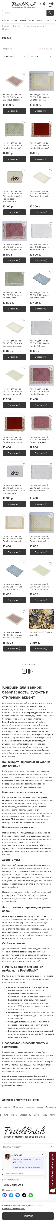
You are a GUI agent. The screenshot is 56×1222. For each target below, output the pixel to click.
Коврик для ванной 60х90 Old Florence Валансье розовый (12, 635)
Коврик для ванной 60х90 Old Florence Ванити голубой (12, 587)
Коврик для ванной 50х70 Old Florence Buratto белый (39, 247)
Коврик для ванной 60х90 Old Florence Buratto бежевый (39, 538)
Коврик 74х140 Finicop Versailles (41, 633)
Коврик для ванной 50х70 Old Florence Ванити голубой (39, 295)
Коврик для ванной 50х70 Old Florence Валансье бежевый (39, 193)
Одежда (40, 20)
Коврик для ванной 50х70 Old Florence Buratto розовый (39, 440)
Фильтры (34, 56)
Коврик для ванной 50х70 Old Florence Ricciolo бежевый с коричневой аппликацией (12, 196)
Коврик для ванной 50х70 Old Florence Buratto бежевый (39, 97)
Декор (49, 20)
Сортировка (9, 56)
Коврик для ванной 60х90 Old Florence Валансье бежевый (12, 343)
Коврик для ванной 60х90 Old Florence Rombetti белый (39, 488)
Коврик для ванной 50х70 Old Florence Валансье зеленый (12, 391)
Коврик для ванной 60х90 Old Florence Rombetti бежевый (12, 538)
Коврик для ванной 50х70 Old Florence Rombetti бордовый (39, 145)
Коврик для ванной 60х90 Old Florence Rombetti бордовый (12, 440)
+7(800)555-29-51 (13, 1184)
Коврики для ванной (34, 26)
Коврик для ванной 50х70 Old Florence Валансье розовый (12, 97)
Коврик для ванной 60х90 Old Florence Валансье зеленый (39, 587)
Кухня (14, 20)
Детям (31, 20)
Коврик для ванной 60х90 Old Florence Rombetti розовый (39, 391)
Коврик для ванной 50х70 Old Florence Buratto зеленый (12, 295)
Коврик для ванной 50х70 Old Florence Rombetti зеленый (12, 145)
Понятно (28, 1216)
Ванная (23, 20)
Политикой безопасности (13, 1208)
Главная (5, 26)
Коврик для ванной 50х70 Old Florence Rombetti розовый (12, 247)
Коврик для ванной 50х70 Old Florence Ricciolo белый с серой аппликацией (14, 489)
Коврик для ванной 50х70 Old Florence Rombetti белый (39, 343)
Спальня (5, 20)
